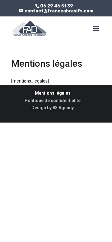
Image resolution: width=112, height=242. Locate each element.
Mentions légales (53, 93)
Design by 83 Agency (52, 107)
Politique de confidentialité (53, 100)
